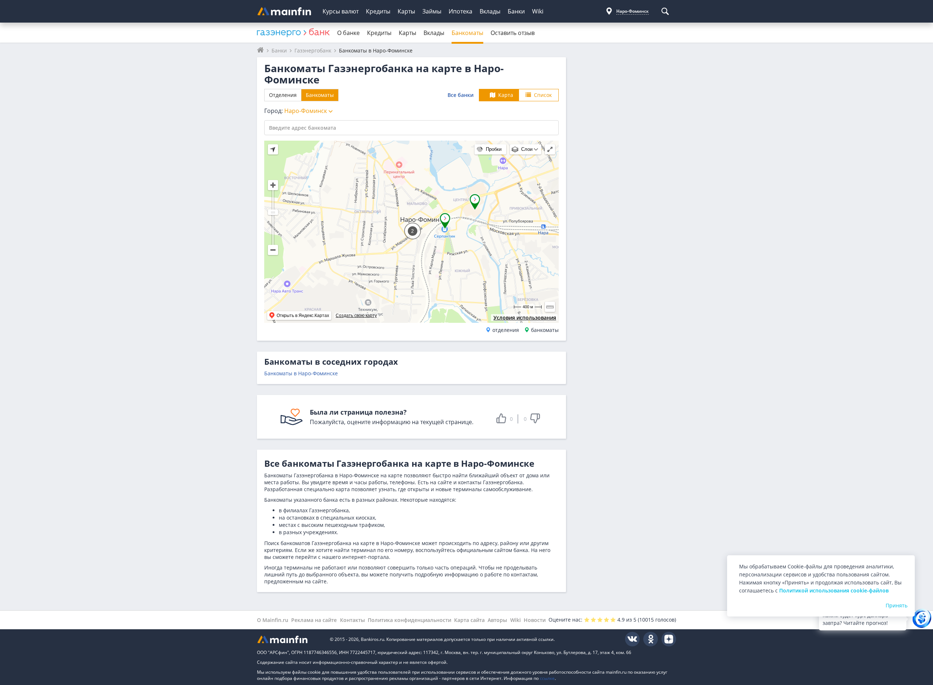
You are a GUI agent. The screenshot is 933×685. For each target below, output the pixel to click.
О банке (348, 33)
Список (543, 94)
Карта (505, 94)
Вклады (490, 11)
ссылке (547, 678)
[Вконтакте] (632, 639)
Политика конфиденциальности (409, 619)
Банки (516, 11)
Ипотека (460, 11)
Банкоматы (467, 33)
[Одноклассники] (650, 639)
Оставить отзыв (513, 33)
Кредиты (378, 11)
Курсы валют (341, 11)
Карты (406, 11)
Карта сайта (469, 619)
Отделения (283, 94)
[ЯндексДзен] (668, 639)
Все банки (460, 94)
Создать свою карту (356, 315)
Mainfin (290, 639)
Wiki (537, 11)
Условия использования (524, 317)
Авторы (497, 619)
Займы (431, 11)
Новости (535, 619)
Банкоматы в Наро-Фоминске (301, 373)
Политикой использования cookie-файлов (834, 590)
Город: (296, 111)
